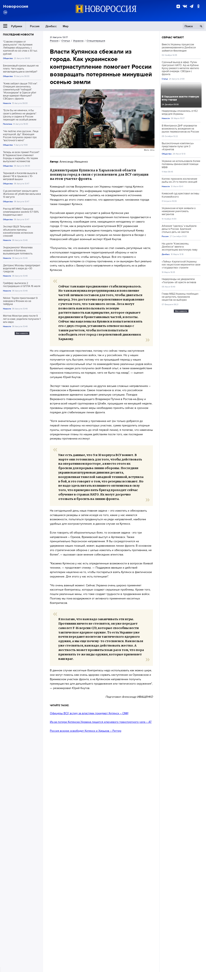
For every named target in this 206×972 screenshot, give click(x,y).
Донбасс (51, 26)
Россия (34, 26)
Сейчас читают (173, 37)
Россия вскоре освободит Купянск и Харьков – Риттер (85, 730)
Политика (7, 124)
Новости (7, 103)
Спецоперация (96, 40)
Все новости (22, 333)
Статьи (65, 40)
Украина (78, 40)
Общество (8, 58)
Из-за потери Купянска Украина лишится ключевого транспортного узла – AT (101, 721)
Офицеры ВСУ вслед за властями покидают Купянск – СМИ (89, 713)
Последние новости (18, 34)
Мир (65, 26)
